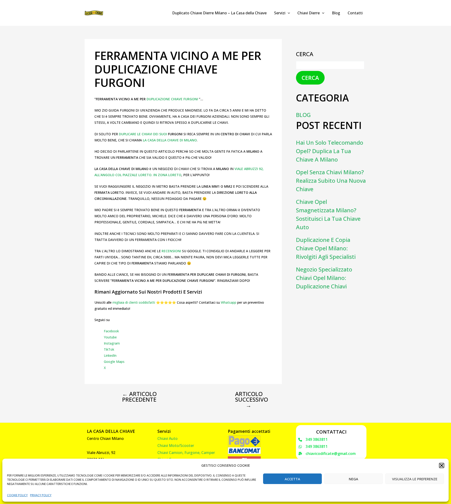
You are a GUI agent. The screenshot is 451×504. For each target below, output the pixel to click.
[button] (441, 465)
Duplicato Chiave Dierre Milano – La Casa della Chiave (219, 13)
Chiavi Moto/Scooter (175, 445)
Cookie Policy (17, 495)
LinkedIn (110, 355)
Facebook (111, 331)
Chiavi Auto (167, 438)
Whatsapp (228, 302)
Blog (336, 13)
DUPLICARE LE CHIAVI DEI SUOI (143, 134)
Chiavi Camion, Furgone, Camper (186, 452)
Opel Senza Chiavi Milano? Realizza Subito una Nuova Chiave (331, 180)
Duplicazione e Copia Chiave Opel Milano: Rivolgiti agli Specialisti (326, 248)
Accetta (292, 479)
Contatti (355, 13)
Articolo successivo (251, 399)
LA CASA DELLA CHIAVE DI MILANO (169, 140)
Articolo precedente (139, 396)
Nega (353, 479)
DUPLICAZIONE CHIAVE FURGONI (173, 99)
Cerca (304, 54)
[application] (287, 13)
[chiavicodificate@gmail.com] (327, 453)
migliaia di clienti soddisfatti (134, 302)
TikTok (109, 349)
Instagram (112, 343)
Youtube (110, 337)
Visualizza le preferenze (414, 479)
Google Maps (114, 361)
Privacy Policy (40, 495)
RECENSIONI (172, 251)
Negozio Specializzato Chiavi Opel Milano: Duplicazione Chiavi (324, 277)
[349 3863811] (313, 439)
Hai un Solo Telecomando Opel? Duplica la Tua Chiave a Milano (329, 151)
